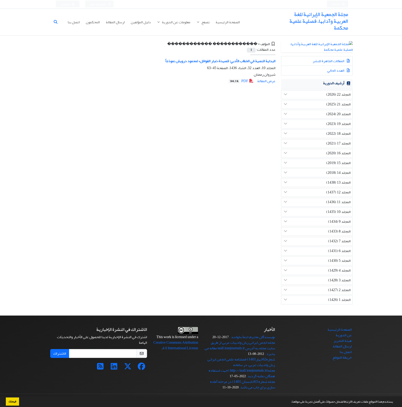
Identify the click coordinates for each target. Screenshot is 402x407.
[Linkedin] (114, 367)
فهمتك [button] (12, 401)
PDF (239, 80)
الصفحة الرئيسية (228, 22)
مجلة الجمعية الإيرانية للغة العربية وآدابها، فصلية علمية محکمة (318, 21)
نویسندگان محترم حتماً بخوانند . (252, 336)
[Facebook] (141, 367)
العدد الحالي (336, 70)
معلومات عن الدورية (175, 22)
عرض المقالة (266, 80)
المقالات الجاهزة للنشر (329, 60)
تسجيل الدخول (98, 4)
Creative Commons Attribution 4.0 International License (175, 345)
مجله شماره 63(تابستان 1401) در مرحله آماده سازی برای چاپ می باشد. (242, 384)
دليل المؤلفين (141, 22)
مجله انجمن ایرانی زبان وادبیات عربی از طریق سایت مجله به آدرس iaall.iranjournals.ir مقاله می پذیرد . (240, 348)
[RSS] (100, 367)
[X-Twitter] (127, 367)
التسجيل (65, 4)
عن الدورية (344, 335)
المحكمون (93, 22)
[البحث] (57, 22)
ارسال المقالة (115, 22)
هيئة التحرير (343, 340)
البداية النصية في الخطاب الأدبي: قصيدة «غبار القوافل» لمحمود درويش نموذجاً (220, 60)
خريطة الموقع (342, 357)
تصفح (205, 22)
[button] (289, 402)
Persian (336, 4)
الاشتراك (59, 353)
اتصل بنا (74, 22)
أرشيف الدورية (333, 83)
